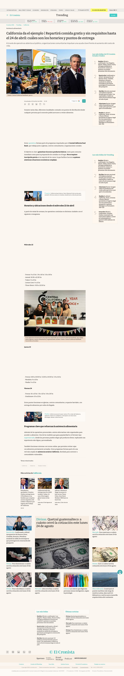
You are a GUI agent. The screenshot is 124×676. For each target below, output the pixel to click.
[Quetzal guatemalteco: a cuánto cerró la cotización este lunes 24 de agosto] (62, 553)
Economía (36, 10)
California (26, 25)
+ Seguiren (76, 101)
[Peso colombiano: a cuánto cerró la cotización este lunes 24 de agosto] (19, 579)
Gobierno (32, 465)
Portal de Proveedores (81, 664)
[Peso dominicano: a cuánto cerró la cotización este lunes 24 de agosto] (19, 554)
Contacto (21, 664)
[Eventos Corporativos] (50, 658)
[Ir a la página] (15, 15)
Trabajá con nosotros (99, 664)
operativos (32, 143)
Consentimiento (84, 667)
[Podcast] (68, 659)
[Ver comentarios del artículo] (44, 104)
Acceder (113, 15)
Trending (18, 25)
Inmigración (44, 10)
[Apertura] (40, 659)
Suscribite (51, 664)
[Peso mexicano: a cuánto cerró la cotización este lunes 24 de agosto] (105, 523)
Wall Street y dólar (25, 10)
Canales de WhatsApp (36, 664)
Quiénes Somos (65, 664)
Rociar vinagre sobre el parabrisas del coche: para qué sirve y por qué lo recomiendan (107, 106)
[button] (120, 572)
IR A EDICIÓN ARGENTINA (99, 10)
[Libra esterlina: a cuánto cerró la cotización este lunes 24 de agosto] (47, 579)
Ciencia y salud (69, 10)
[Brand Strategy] (59, 659)
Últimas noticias (12, 10)
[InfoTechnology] (81, 658)
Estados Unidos (42, 465)
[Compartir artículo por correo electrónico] (40, 104)
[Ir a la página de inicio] (62, 652)
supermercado (29, 438)
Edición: (112, 10)
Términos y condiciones (63, 667)
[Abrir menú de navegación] (7, 15)
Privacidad (75, 667)
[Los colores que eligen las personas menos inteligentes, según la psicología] (76, 579)
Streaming (53, 10)
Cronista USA (10, 25)
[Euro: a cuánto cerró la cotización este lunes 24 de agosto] (105, 554)
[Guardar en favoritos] (84, 101)
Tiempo (61, 10)
